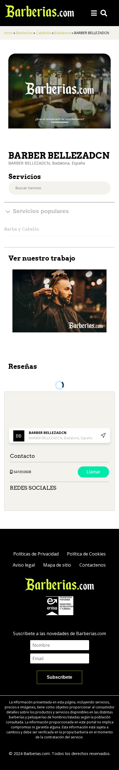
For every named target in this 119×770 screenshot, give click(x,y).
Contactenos (92, 565)
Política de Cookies (86, 554)
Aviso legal (24, 565)
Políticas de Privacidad (36, 554)
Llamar (93, 471)
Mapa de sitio (57, 565)
